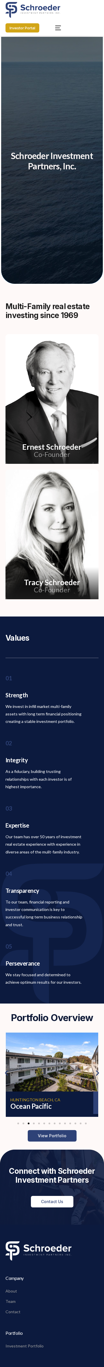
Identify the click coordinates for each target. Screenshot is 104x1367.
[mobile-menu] (55, 28)
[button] (6, 1072)
